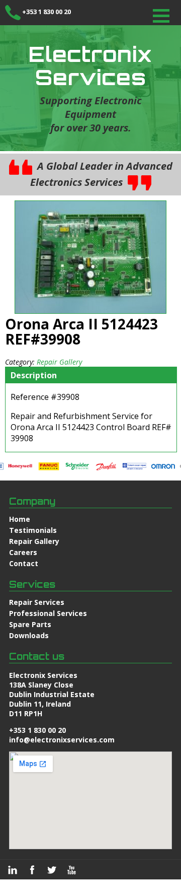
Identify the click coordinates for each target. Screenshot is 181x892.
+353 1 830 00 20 (46, 11)
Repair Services (36, 602)
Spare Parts (30, 624)
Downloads (29, 635)
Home (19, 519)
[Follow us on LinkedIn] (12, 869)
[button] (161, 16)
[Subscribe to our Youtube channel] (71, 869)
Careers (23, 552)
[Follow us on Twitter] (51, 869)
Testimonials (33, 530)
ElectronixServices (90, 65)
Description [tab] (34, 375)
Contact (23, 563)
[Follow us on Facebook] (32, 869)
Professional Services (48, 613)
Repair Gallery (59, 362)
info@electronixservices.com (62, 739)
